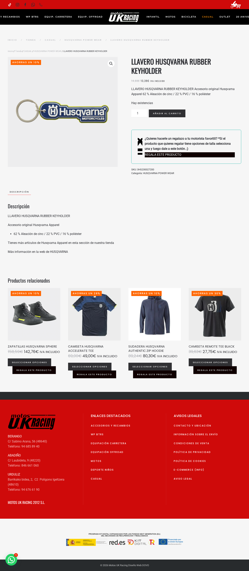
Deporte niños (102, 469)
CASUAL (28, 51)
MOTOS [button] (171, 16)
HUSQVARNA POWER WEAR (47, 51)
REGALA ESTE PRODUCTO (34, 370)
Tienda (18, 51)
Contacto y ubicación (192, 425)
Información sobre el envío (196, 434)
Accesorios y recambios (111, 425)
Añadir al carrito (167, 113)
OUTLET (224, 16)
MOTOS (96, 461)
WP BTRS (32, 16)
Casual (96, 478)
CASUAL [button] (208, 16)
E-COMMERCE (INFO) (189, 469)
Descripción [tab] (19, 191)
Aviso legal (183, 478)
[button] (111, 63)
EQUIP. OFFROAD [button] (90, 16)
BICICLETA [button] (188, 16)
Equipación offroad (107, 452)
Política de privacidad (192, 452)
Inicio (10, 51)
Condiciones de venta (191, 443)
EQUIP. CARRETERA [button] (58, 16)
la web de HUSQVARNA (52, 252)
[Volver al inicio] (125, 17)
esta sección (80, 243)
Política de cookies (190, 461)
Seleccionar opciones (29, 362)
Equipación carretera (108, 443)
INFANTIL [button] (153, 16)
